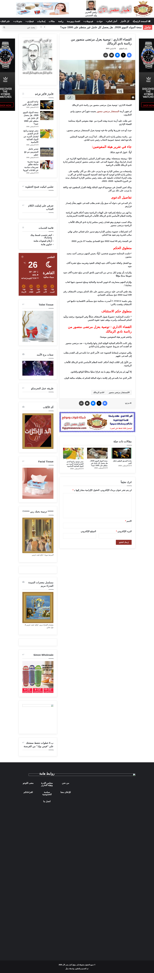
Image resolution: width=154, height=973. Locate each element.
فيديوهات (89, 21)
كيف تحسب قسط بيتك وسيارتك (41, 236)
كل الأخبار (125, 21)
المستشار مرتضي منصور (108, 111)
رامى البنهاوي (123, 48)
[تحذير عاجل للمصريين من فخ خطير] (46, 152)
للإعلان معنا (66, 792)
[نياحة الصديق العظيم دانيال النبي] (121, 453)
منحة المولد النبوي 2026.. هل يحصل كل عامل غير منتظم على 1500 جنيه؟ (101, 27)
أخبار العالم (112, 21)
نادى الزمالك (98, 392)
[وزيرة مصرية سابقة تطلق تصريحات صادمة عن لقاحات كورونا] (46, 164)
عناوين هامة (46, 244)
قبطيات (30, 21)
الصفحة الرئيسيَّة (140, 21)
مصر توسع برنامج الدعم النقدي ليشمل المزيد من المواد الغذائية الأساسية (74, 464)
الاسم (128, 521)
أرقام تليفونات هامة (43, 241)
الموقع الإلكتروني (88, 531)
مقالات (52, 21)
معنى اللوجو (28, 783)
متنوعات (18, 21)
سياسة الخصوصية (47, 793)
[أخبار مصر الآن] (125, 8)
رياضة (61, 21)
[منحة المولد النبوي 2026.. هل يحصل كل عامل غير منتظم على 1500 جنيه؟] (97, 453)
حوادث (100, 21)
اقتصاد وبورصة (73, 21)
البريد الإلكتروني (124, 531)
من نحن (65, 783)
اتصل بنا (47, 801)
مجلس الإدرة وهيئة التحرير (47, 784)
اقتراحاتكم (28, 792)
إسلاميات (41, 21)
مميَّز (67, 969)
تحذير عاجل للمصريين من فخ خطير (31, 152)
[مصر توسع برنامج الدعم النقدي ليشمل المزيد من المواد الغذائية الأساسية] (73, 453)
